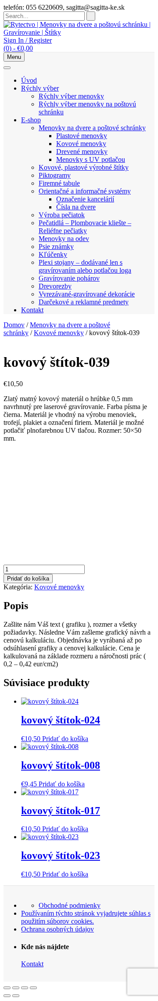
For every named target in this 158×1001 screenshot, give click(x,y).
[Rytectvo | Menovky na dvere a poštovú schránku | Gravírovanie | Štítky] (79, 32)
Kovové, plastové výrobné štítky (84, 167)
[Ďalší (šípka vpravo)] (15, 995)
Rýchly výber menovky (71, 96)
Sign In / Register (28, 40)
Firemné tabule (59, 183)
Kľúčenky (53, 254)
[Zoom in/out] (7, 987)
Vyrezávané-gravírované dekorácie (87, 294)
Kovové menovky (81, 143)
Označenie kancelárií (85, 199)
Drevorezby (55, 286)
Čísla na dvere (76, 207)
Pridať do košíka (28, 578)
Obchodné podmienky (70, 905)
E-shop (31, 120)
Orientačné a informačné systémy (85, 191)
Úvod (29, 80)
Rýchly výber (40, 88)
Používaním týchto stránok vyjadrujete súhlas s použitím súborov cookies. (86, 917)
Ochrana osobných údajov (57, 929)
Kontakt (32, 310)
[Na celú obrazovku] (15, 987)
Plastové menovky (81, 135)
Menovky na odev (64, 238)
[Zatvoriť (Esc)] (33, 987)
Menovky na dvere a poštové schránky (92, 128)
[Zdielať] (24, 987)
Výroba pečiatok (62, 215)
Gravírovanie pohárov (69, 278)
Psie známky (56, 246)
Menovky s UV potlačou (90, 159)
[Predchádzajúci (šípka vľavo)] (7, 995)
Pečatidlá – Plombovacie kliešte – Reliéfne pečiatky (85, 226)
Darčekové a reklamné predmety (84, 302)
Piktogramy (55, 175)
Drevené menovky (82, 151)
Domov (14, 325)
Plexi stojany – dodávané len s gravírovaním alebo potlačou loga (85, 266)
